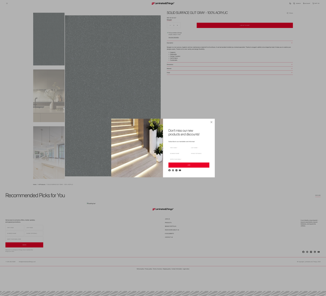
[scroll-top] (322, 292)
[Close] (211, 122)
